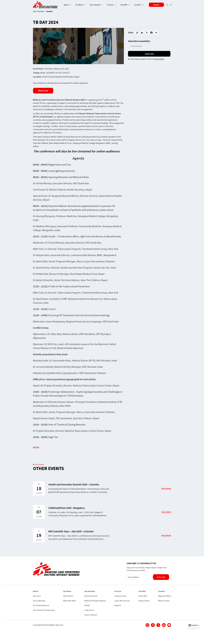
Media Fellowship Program (95, 600)
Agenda (36, 447)
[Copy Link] (137, 32)
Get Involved (95, 5)
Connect (137, 5)
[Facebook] (151, 32)
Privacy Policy (159, 59)
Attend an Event (91, 596)
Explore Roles (144, 600)
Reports (117, 605)
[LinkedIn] (142, 32)
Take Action (89, 610)
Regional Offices (164, 596)
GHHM (87, 605)
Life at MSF (142, 596)
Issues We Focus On (122, 600)
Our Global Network (41, 605)
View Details (166, 488)
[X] (147, 32)
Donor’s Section (90, 615)
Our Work (79, 5)
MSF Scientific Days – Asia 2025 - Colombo (71, 531)
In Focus (110, 5)
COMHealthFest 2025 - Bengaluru (66, 508)
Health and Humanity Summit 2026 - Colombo (73, 484)
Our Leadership (39, 600)
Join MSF (123, 5)
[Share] (156, 32)
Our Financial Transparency (44, 610)
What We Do (68, 596)
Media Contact (164, 600)
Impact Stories (120, 596)
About (66, 5)
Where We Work (69, 600)
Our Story (37, 596)
